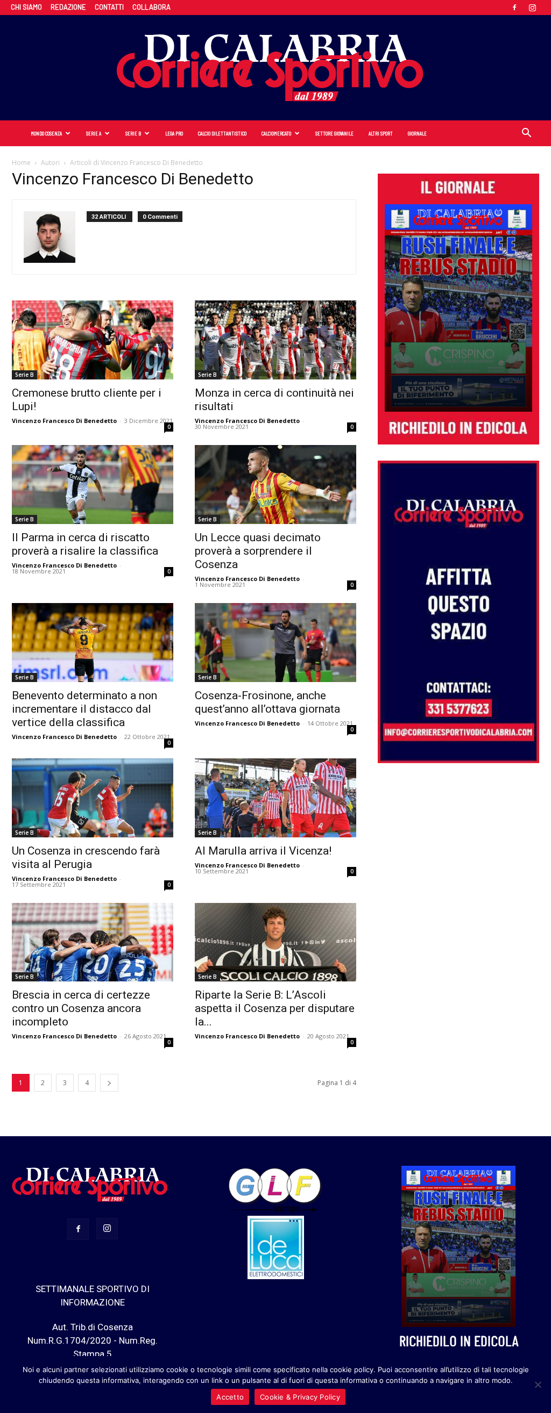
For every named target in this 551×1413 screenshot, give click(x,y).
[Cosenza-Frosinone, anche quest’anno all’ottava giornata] (275, 642)
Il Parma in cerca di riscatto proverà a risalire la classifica (85, 544)
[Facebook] (514, 7)
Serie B (133, 133)
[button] (526, 134)
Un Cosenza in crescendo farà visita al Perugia (86, 857)
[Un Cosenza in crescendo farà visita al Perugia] (92, 797)
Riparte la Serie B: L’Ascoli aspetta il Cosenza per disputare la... (275, 1008)
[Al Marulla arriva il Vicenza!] (275, 797)
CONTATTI (109, 7)
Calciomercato (276, 133)
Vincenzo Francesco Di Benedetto (64, 421)
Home (21, 162)
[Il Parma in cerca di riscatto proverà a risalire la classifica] (92, 484)
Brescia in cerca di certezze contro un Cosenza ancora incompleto (81, 1008)
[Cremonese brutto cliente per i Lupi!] (92, 339)
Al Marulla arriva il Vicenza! (263, 850)
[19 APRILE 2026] (458, 308)
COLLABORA (151, 7)
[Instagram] (532, 7)
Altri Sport (381, 133)
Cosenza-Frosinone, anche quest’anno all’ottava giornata (267, 702)
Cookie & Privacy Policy (300, 1397)
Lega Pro (174, 133)
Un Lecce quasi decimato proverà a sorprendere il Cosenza (258, 551)
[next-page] (109, 1083)
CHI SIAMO (26, 7)
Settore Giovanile (334, 133)
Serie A (93, 133)
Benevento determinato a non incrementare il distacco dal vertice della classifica (84, 709)
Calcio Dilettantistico (222, 133)
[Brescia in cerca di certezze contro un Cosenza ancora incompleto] (92, 942)
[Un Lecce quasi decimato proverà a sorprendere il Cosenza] (275, 484)
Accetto (230, 1397)
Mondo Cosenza (46, 133)
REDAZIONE (68, 7)
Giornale (417, 133)
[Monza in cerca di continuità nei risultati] (275, 339)
